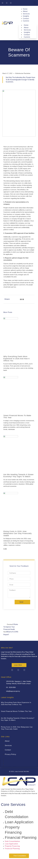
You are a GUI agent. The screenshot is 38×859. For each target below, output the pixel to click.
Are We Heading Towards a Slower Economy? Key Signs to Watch (18, 476)
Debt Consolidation (12, 841)
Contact (26, 18)
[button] (35, 2)
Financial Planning (21, 837)
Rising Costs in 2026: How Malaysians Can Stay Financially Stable (17, 533)
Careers (26, 21)
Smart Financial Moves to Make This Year (16, 711)
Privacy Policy (10, 754)
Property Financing (12, 846)
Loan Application (19, 822)
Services (26, 14)
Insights (26, 16)
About (25, 11)
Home (25, 9)
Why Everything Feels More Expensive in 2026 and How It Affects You (16, 359)
